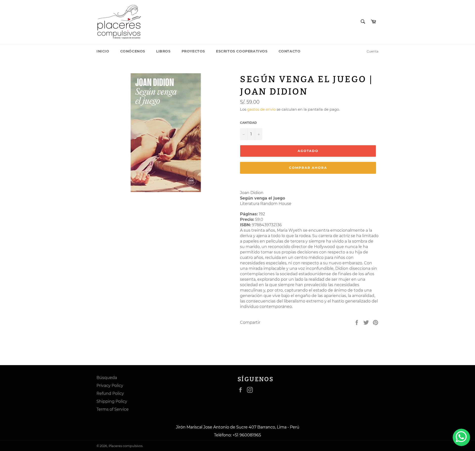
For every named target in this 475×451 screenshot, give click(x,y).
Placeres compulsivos (125, 446)
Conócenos (132, 51)
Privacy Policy (109, 385)
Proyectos (193, 51)
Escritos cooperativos (242, 51)
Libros (163, 51)
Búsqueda (106, 377)
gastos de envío (261, 109)
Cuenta (373, 51)
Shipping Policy (111, 401)
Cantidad (248, 123)
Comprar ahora (308, 168)
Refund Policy (110, 393)
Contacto (290, 51)
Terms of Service (112, 409)
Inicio (102, 51)
